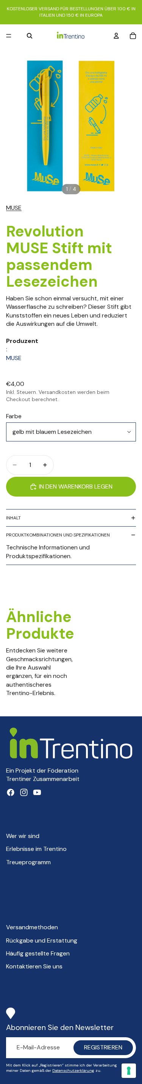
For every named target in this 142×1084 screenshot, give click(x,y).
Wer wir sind (22, 836)
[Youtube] (37, 792)
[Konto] (116, 35)
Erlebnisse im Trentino (36, 849)
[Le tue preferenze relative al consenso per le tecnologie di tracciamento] (129, 1070)
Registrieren (103, 1047)
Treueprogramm (28, 862)
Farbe (14, 416)
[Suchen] (29, 35)
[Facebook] (10, 792)
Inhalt (13, 518)
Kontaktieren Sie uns (34, 966)
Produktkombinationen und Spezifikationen (58, 535)
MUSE (14, 208)
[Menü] (8, 35)
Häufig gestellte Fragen (38, 953)
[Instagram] (23, 792)
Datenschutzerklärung (73, 1070)
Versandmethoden (32, 927)
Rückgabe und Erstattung (41, 940)
